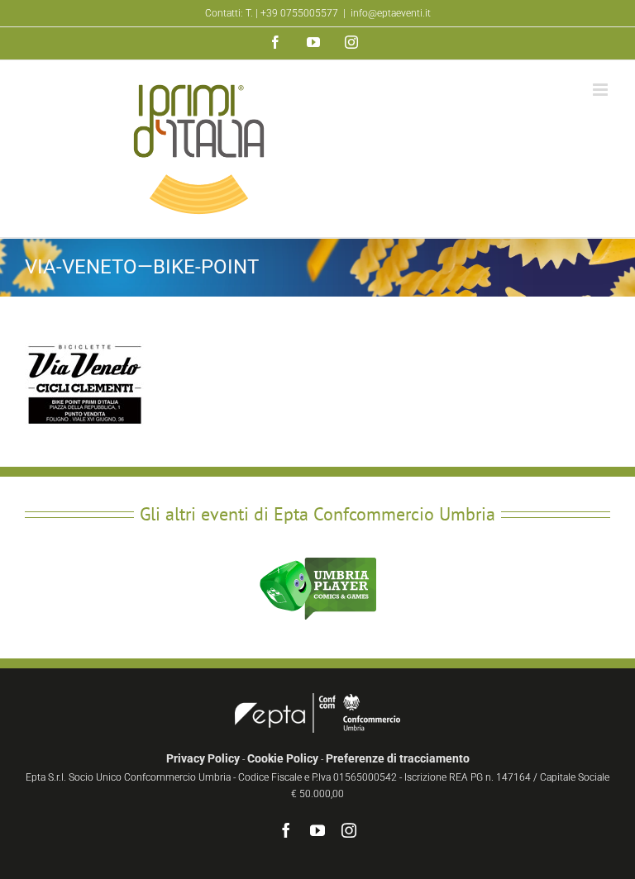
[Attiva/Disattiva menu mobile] (601, 89)
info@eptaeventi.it (391, 13)
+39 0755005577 (299, 13)
